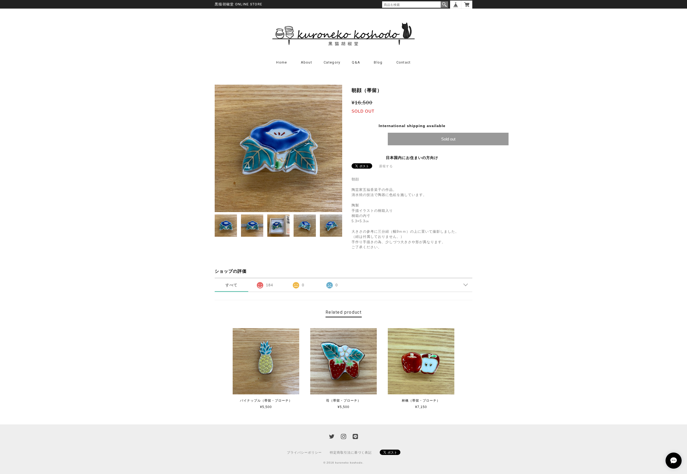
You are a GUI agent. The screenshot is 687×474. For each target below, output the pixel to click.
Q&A (356, 62)
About (306, 62)
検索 (444, 4)
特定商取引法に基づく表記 (351, 452)
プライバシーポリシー (304, 452)
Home (281, 62)
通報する (386, 166)
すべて (231, 285)
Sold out (448, 139)
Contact (403, 62)
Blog (378, 62)
